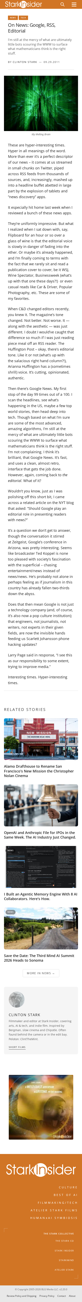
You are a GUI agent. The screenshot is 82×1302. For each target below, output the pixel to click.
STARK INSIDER (64, 1250)
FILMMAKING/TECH (58, 1202)
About (72, 1296)
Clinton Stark (25, 62)
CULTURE (68, 1187)
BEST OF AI (66, 1195)
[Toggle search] (62, 4)
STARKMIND (66, 1260)
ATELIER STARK (64, 1269)
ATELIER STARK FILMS (54, 1210)
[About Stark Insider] (41, 1107)
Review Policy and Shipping (21, 1296)
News (13, 17)
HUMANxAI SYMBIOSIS (54, 1218)
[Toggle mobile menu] (74, 4)
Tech (23, 17)
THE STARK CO (65, 1240)
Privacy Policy (46, 1296)
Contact (61, 1296)
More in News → (41, 973)
